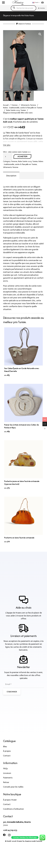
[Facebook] (4, 835)
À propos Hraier (10, 800)
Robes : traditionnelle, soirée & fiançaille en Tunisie (22, 108)
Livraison (7, 773)
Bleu (5, 746)
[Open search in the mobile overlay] (23, 8)
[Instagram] (9, 835)
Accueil (5, 105)
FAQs (5, 768)
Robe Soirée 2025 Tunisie (16, 110)
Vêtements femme (28, 105)
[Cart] (42, 2)
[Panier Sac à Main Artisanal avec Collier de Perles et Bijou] (23, 403)
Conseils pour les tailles (13, 787)
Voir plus (6, 145)
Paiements (8, 777)
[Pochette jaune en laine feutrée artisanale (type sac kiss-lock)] (23, 459)
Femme (15, 105)
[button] (3, 2)
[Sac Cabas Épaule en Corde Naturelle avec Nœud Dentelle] (23, 346)
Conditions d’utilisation (13, 809)
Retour (6, 782)
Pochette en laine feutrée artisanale (19, 537)
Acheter (22, 156)
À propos (7, 751)
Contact (6, 755)
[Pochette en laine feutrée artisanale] (23, 516)
